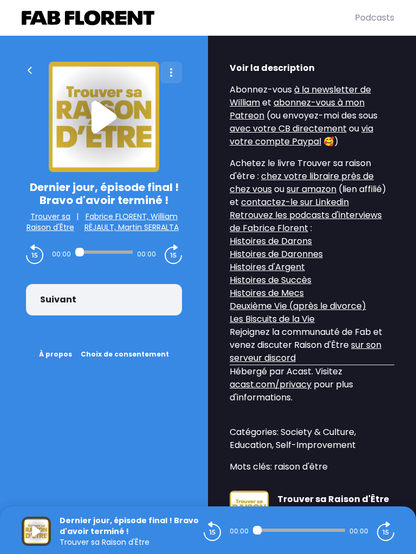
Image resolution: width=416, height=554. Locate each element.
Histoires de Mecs (267, 293)
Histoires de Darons (271, 241)
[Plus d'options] (171, 72)
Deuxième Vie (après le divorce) (298, 306)
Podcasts (374, 17)
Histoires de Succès (270, 280)
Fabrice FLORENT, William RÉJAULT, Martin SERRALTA (131, 222)
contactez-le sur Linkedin (295, 202)
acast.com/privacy (270, 384)
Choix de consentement (125, 354)
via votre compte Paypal (301, 135)
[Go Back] (30, 69)
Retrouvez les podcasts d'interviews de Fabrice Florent (306, 221)
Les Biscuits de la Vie (272, 319)
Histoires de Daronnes (276, 254)
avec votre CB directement (288, 128)
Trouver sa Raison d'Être (50, 222)
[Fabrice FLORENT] (188, 18)
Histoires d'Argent (267, 267)
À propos (55, 354)
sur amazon (311, 189)
